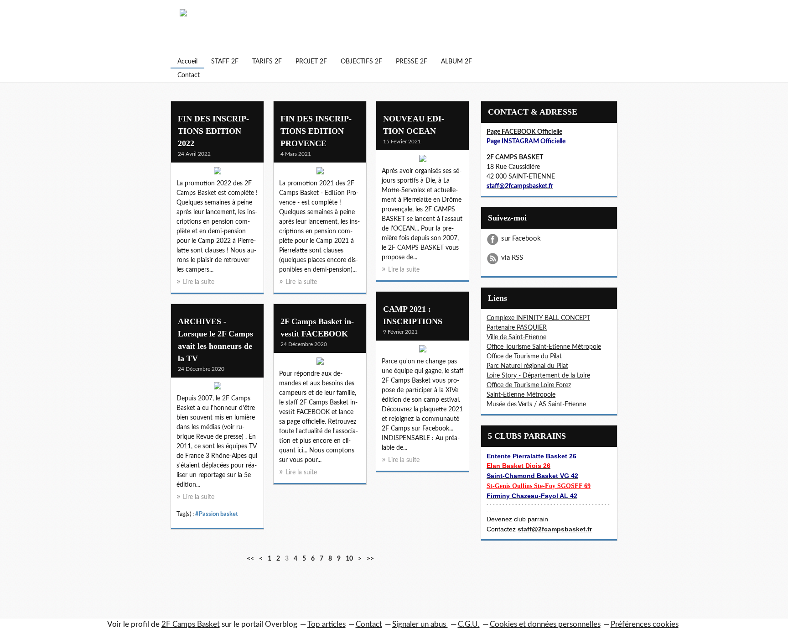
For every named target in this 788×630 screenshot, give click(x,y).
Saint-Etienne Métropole (521, 395)
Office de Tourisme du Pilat (524, 356)
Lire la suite (198, 282)
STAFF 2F (224, 61)
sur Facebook (521, 238)
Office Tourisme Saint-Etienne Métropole (544, 347)
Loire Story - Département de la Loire (538, 376)
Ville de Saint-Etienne (516, 337)
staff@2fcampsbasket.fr (555, 529)
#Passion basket (216, 514)
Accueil (187, 61)
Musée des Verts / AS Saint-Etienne (536, 404)
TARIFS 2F (267, 61)
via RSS (512, 257)
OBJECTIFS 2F (361, 61)
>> (370, 559)
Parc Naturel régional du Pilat (527, 366)
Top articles (326, 624)
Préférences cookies (645, 624)
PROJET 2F (311, 61)
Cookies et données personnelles (545, 624)
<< (250, 559)
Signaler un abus (420, 624)
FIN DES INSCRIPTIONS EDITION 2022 (213, 131)
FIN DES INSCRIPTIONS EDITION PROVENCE (316, 131)
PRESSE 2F (411, 61)
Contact (188, 75)
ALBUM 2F (456, 61)
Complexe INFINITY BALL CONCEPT (538, 318)
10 (349, 559)
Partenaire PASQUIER (517, 328)
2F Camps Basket (190, 624)
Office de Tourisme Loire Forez (529, 385)
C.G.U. (469, 624)
